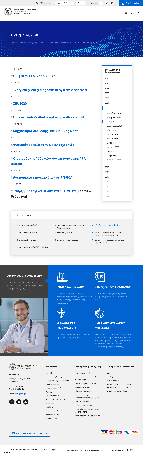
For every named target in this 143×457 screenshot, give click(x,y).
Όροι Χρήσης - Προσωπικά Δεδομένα (82, 450)
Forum (80, 3)
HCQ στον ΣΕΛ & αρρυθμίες (34, 76)
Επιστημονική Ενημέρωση (31, 42)
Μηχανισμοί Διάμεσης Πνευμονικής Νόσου (47, 131)
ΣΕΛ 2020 (20, 103)
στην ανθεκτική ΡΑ (48, 117)
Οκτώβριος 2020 (89, 42)
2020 (76, 42)
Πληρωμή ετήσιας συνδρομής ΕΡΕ (31, 433)
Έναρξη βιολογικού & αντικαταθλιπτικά (45, 191)
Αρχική (14, 42)
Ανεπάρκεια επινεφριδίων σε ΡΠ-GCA (42, 177)
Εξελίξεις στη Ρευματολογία (58, 42)
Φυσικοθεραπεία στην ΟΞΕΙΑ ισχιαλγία (44, 144)
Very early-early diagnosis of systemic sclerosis (51, 90)
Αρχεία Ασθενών (65, 3)
